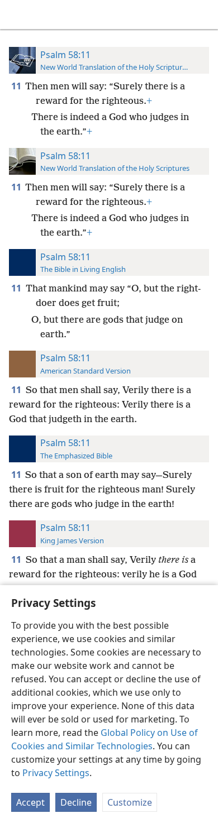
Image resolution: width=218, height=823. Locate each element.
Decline (76, 802)
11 (17, 86)
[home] (16, 14)
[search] (204, 14)
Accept (30, 802)
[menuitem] (16, 14)
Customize (129, 802)
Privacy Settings (55, 773)
